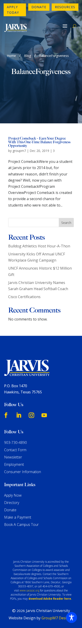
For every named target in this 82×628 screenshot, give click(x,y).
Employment (14, 464)
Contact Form (15, 449)
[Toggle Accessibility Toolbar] (71, 617)
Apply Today (13, 10)
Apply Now (13, 495)
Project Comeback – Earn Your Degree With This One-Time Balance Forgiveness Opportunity (39, 142)
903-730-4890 (15, 442)
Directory (11, 502)
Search (66, 222)
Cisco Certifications (24, 296)
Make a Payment (17, 517)
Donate (38, 7)
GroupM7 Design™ (57, 617)
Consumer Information (22, 471)
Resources (65, 7)
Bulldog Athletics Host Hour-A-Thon (39, 246)
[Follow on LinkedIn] (18, 415)
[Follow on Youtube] (44, 415)
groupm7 (19, 150)
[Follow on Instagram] (31, 415)
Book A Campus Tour (21, 524)
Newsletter (13, 457)
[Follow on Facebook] (5, 415)
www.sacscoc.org (29, 590)
